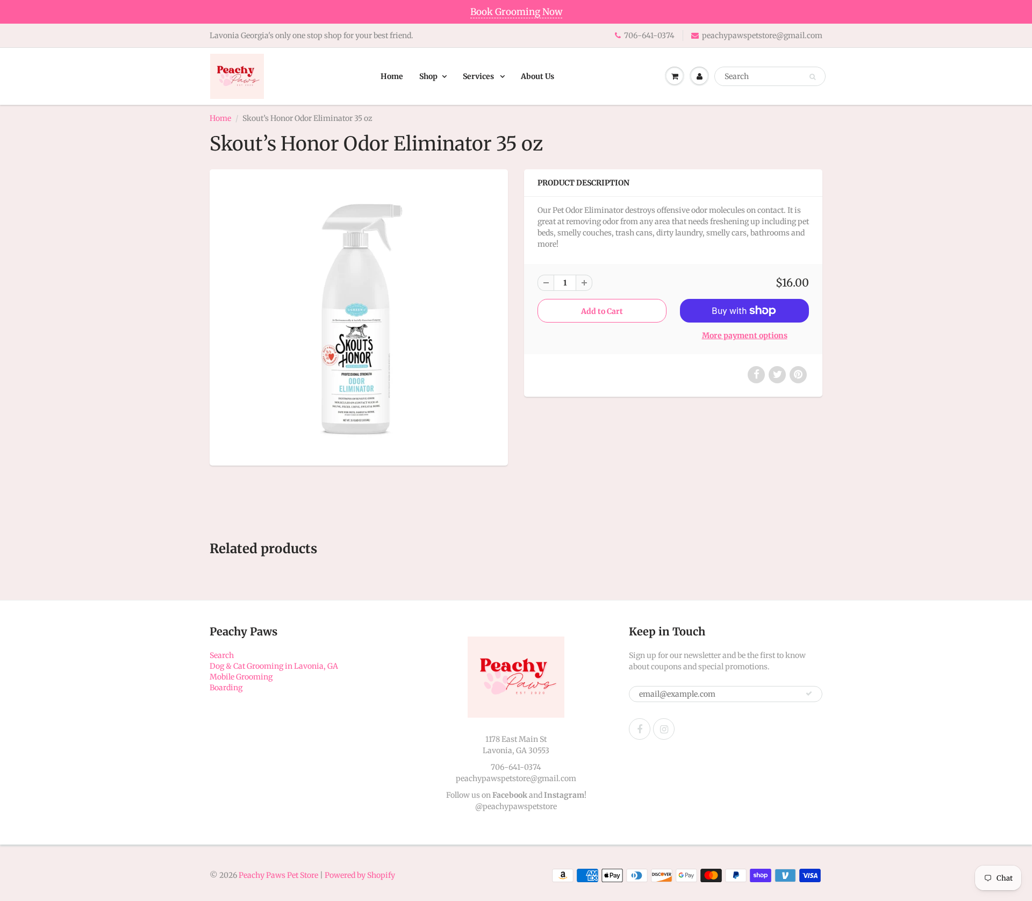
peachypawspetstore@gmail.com (762, 35)
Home (392, 76)
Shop (428, 76)
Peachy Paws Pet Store (278, 875)
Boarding (226, 687)
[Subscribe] (809, 693)
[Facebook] (639, 729)
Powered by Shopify (360, 875)
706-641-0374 (649, 35)
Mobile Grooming (241, 677)
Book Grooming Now (516, 12)
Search (222, 655)
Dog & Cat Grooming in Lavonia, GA (274, 666)
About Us (537, 76)
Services (479, 76)
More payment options (744, 335)
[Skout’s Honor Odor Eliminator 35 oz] (359, 316)
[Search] (812, 76)
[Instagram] (664, 729)
